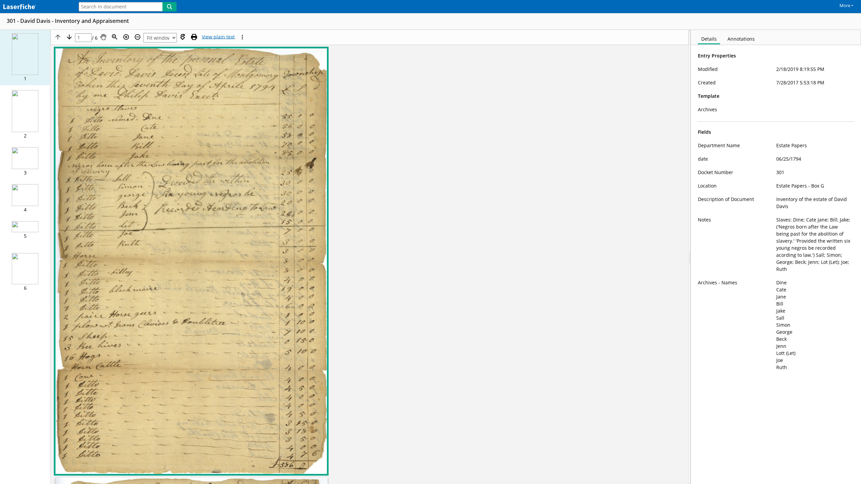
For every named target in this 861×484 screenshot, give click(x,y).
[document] (776, 257)
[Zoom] (114, 37)
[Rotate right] (182, 37)
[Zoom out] (137, 37)
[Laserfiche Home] (35, 7)
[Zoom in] (126, 37)
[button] (25, 57)
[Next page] (69, 37)
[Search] (169, 6)
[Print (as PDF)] (194, 37)
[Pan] (103, 37)
